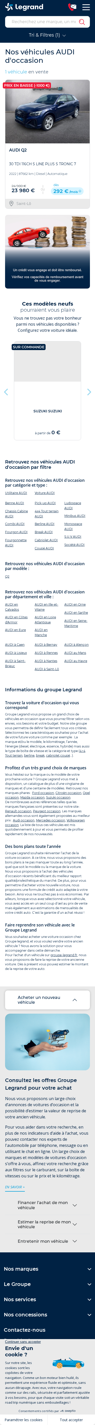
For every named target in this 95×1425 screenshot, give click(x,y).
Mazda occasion (32, 797)
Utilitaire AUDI (16, 493)
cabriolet (53, 755)
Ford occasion (43, 793)
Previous (6, 390)
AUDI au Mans (75, 653)
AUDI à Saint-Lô (47, 669)
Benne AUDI (14, 503)
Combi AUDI (15, 524)
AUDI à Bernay (46, 645)
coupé (65, 755)
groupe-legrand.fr (63, 955)
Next (88, 390)
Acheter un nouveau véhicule (39, 1000)
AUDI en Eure (15, 630)
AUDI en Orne (75, 604)
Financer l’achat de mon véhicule (43, 1205)
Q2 (7, 576)
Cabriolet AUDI (46, 540)
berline (29, 755)
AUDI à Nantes (46, 661)
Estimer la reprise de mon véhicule (44, 1224)
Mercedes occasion (50, 820)
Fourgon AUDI (16, 532)
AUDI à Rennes (46, 653)
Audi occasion (23, 820)
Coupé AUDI (44, 548)
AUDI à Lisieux (16, 653)
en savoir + (15, 1186)
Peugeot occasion (47, 811)
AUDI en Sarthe (76, 612)
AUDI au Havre (75, 661)
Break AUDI (44, 532)
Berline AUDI (44, 524)
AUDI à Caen (15, 645)
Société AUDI (74, 545)
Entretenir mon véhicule (43, 1241)
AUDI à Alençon (76, 645)
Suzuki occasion (58, 797)
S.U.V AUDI (72, 536)
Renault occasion (18, 811)
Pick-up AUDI (45, 503)
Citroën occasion (68, 793)
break (40, 755)
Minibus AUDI (74, 516)
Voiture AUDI (45, 493)
